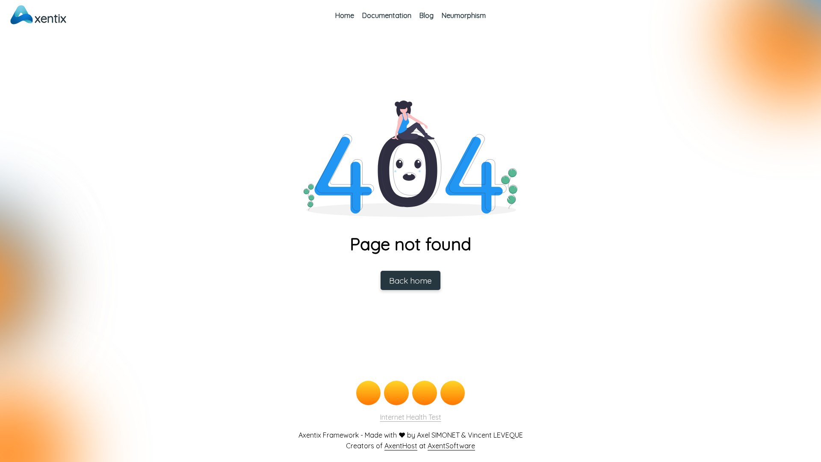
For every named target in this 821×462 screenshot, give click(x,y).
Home (344, 15)
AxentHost (400, 445)
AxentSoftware (451, 445)
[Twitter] (396, 393)
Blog (426, 15)
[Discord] (424, 393)
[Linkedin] (452, 393)
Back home (410, 280)
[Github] (368, 393)
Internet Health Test (410, 417)
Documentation (386, 15)
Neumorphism (464, 15)
